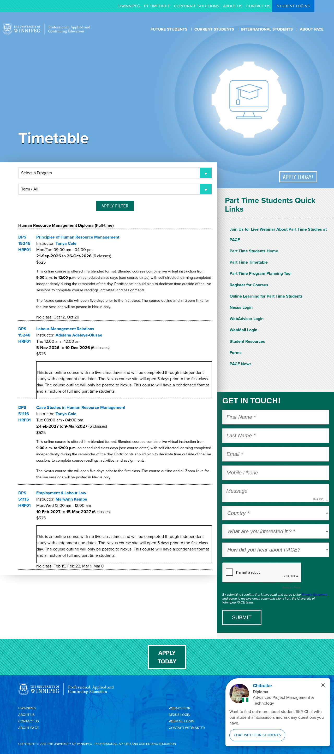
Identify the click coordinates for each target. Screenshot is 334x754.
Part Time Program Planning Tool (260, 273)
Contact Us (258, 6)
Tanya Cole (66, 243)
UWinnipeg (129, 6)
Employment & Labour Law (61, 493)
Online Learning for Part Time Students (266, 296)
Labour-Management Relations (65, 329)
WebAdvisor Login (247, 319)
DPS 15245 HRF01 (24, 243)
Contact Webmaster (187, 727)
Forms (236, 353)
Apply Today (167, 657)
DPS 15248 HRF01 (24, 335)
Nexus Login (241, 307)
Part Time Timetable (249, 262)
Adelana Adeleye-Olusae (79, 335)
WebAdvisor (179, 708)
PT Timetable (157, 6)
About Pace (28, 727)
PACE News (241, 364)
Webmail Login (181, 721)
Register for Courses (249, 285)
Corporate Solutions (196, 6)
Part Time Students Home (254, 251)
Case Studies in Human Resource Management (80, 407)
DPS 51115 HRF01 (24, 499)
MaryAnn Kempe (71, 499)
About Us (232, 6)
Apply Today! (298, 177)
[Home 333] (46, 33)
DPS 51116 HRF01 (24, 413)
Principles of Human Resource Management (77, 237)
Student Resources (247, 341)
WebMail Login (243, 330)
